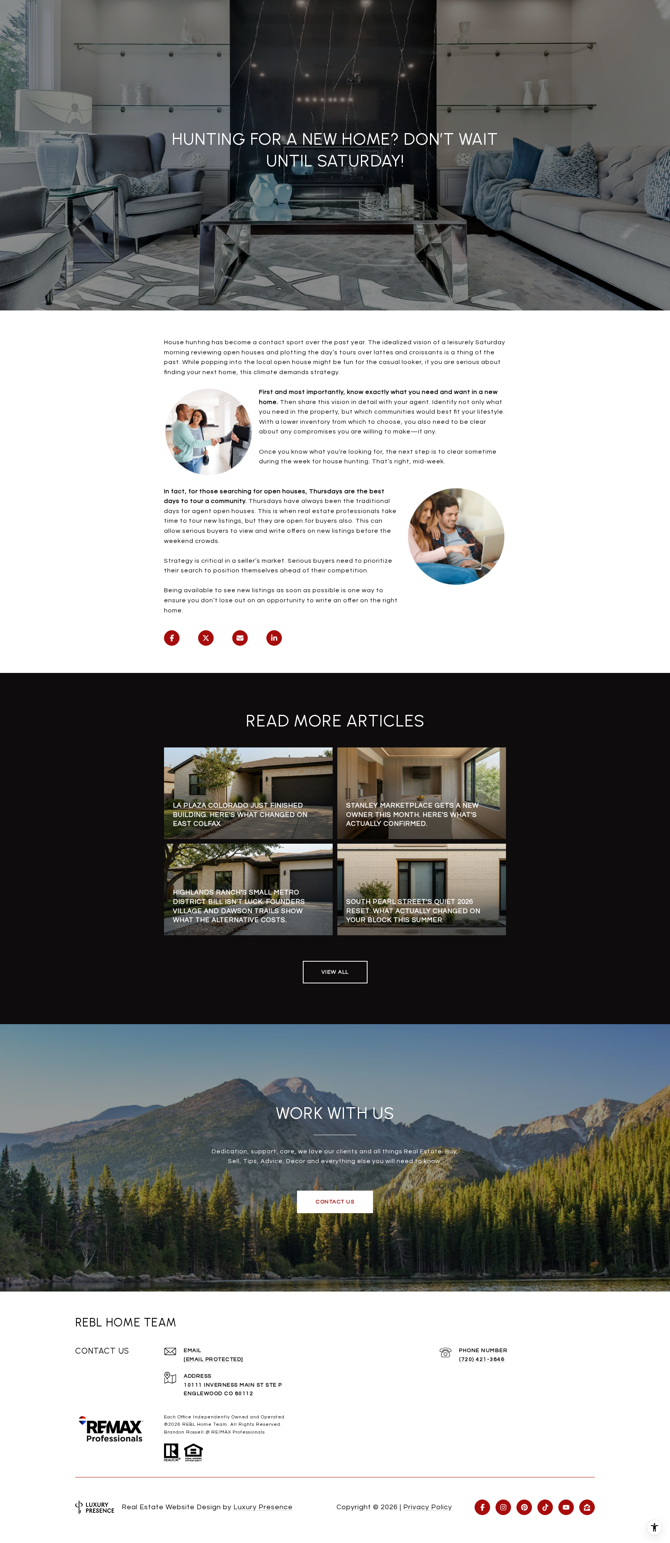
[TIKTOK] (545, 1507)
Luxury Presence (263, 1507)
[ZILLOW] (587, 1507)
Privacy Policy (427, 1507)
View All (335, 972)
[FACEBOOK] (482, 1507)
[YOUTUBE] (566, 1507)
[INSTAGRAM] (503, 1507)
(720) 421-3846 (481, 1359)
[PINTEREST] (524, 1507)
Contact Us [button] (335, 1202)
